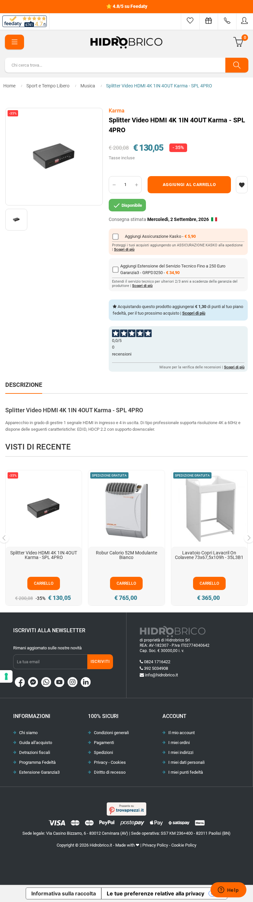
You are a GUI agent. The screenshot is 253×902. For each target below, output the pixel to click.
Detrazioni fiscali (34, 752)
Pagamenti (104, 742)
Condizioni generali (111, 732)
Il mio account (181, 732)
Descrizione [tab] (23, 384)
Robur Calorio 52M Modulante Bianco (126, 555)
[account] (245, 20)
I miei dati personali (186, 762)
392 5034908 (156, 668)
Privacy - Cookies (110, 762)
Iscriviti (100, 661)
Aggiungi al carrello (189, 184)
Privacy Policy (155, 845)
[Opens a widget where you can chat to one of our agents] (228, 890)
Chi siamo (28, 732)
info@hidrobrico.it (161, 674)
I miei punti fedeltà (185, 772)
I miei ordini (179, 742)
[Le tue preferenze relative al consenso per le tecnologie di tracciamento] (6, 676)
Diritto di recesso (110, 772)
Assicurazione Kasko (162, 236)
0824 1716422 (157, 661)
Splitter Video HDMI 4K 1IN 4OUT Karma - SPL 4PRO (43, 555)
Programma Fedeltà (37, 762)
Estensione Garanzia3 (39, 772)
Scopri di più (124, 249)
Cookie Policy (183, 845)
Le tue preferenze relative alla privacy (155, 893)
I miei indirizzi (180, 752)
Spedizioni (103, 752)
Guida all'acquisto (35, 742)
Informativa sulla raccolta (63, 893)
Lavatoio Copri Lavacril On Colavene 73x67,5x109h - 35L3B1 (209, 555)
